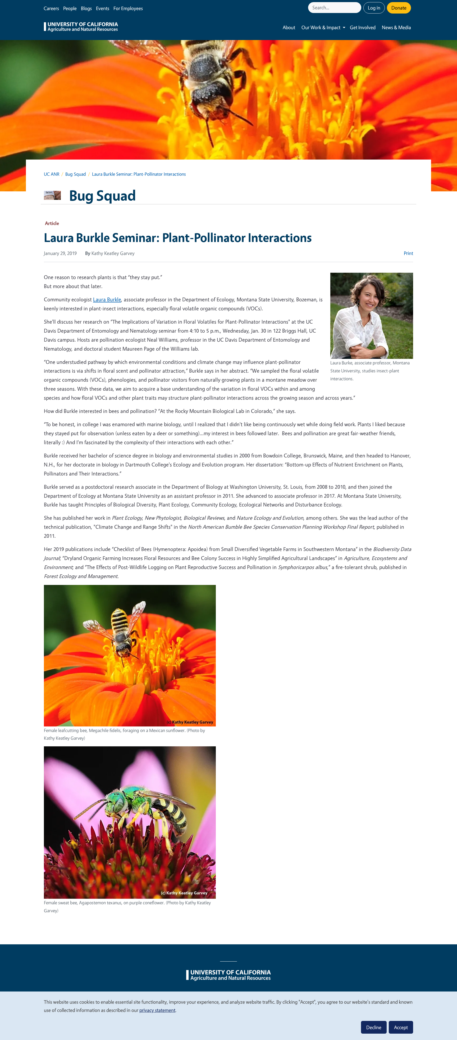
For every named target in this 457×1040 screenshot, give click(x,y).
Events (102, 8)
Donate (398, 8)
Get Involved (363, 27)
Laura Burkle (107, 299)
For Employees (128, 8)
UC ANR (51, 174)
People (70, 8)
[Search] (357, 7)
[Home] (81, 27)
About (289, 27)
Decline (373, 1027)
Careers (51, 8)
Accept (401, 1027)
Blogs (86, 8)
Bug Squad (75, 174)
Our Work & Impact (320, 27)
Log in (374, 8)
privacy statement (157, 1010)
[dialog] (228, 1015)
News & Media (396, 27)
